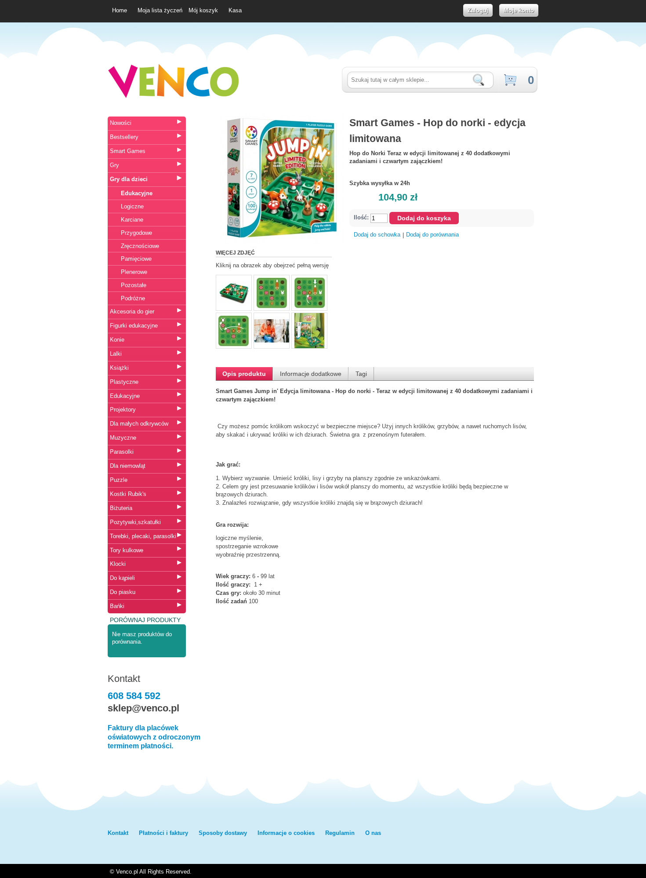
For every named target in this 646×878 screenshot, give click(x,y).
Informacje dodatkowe (310, 373)
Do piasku (122, 592)
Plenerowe (134, 272)
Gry (114, 165)
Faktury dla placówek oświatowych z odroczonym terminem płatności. (154, 737)
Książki (119, 367)
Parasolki (122, 451)
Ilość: (361, 218)
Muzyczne (123, 437)
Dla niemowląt (127, 466)
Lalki (116, 353)
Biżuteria (121, 508)
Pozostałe (133, 285)
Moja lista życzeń (160, 10)
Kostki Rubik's (128, 494)
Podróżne (133, 298)
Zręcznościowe (140, 246)
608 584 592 (134, 695)
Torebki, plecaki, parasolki (143, 536)
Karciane (132, 219)
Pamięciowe (136, 258)
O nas (373, 833)
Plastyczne (124, 382)
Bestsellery (124, 137)
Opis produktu (244, 373)
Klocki (118, 564)
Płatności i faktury (163, 833)
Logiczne (132, 206)
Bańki (117, 606)
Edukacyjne (136, 193)
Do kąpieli (122, 578)
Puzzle (118, 480)
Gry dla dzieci (129, 179)
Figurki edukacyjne (134, 325)
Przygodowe (136, 233)
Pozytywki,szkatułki (135, 522)
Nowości (120, 123)
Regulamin (340, 833)
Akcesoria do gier (132, 311)
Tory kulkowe (126, 550)
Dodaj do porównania (432, 234)
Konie (117, 339)
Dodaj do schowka (377, 234)
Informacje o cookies (286, 833)
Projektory (123, 409)
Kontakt (118, 833)
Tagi (361, 373)
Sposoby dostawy (223, 833)
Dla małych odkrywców (139, 423)
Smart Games (127, 151)
